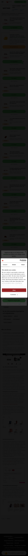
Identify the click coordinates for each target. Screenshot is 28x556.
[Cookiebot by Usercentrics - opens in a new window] (20, 260)
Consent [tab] (5, 264)
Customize (13, 294)
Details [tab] (14, 264)
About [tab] (23, 264)
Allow (14, 290)
